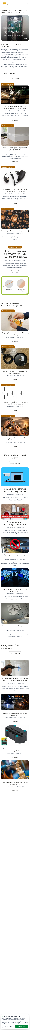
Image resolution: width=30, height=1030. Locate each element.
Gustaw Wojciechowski (8, 35)
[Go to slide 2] (25, 38)
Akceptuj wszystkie (21, 1026)
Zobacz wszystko (15, 78)
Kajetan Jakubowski (10, 152)
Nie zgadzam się (8, 1026)
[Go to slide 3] (26, 38)
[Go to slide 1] (24, 38)
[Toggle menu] (27, 3)
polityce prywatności (15, 1023)
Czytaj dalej (15, 272)
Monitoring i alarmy (9, 28)
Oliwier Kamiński (10, 233)
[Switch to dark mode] (25, 3)
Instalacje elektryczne (7, 167)
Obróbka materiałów (7, 84)
